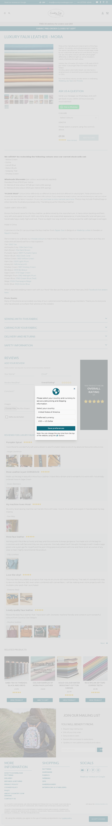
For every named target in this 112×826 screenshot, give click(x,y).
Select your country (45, 408)
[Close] (74, 388)
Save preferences (56, 428)
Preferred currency (45, 417)
